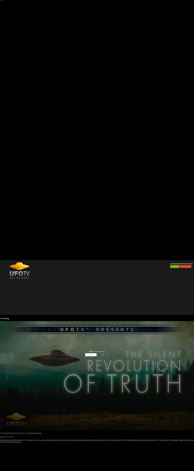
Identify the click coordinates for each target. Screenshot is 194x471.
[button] (1, 1)
